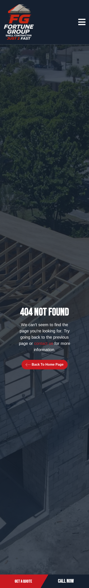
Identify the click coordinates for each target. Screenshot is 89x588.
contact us (43, 343)
